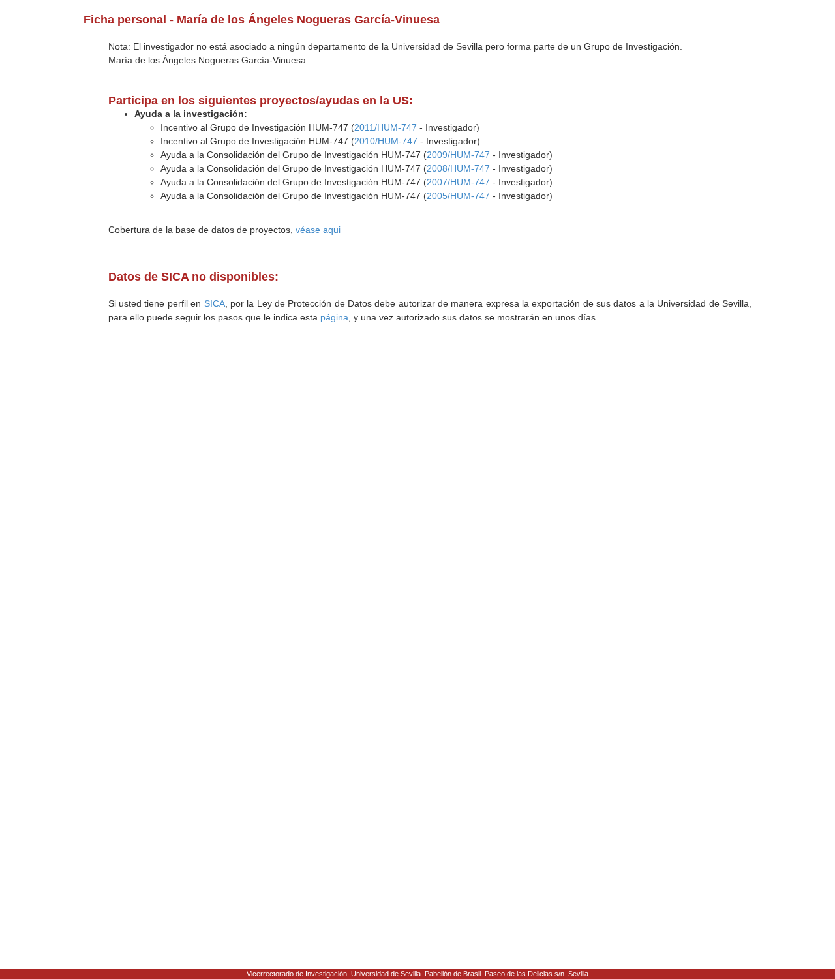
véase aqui (318, 230)
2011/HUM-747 (385, 127)
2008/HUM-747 (458, 168)
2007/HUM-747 (458, 182)
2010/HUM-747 (386, 141)
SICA (214, 303)
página (334, 317)
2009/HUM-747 (458, 154)
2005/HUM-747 (458, 196)
